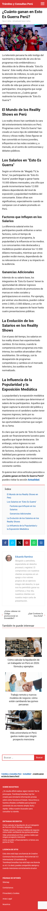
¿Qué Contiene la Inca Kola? (35, 614)
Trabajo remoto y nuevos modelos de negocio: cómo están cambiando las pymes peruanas (21, 831)
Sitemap (6, 882)
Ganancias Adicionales (20, 513)
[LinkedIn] (41, 543)
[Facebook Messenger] (12, 543)
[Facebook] (5, 543)
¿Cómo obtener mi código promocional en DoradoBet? (12, 614)
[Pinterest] (27, 543)
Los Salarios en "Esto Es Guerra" (21, 502)
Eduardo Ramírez (24, 556)
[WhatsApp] (34, 543)
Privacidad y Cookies (11, 893)
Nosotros (6, 904)
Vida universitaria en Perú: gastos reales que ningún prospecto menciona (20, 836)
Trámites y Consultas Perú (17, 3)
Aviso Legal (7, 899)
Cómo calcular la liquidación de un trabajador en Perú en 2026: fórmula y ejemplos (21, 826)
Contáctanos (8, 888)
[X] (19, 543)
